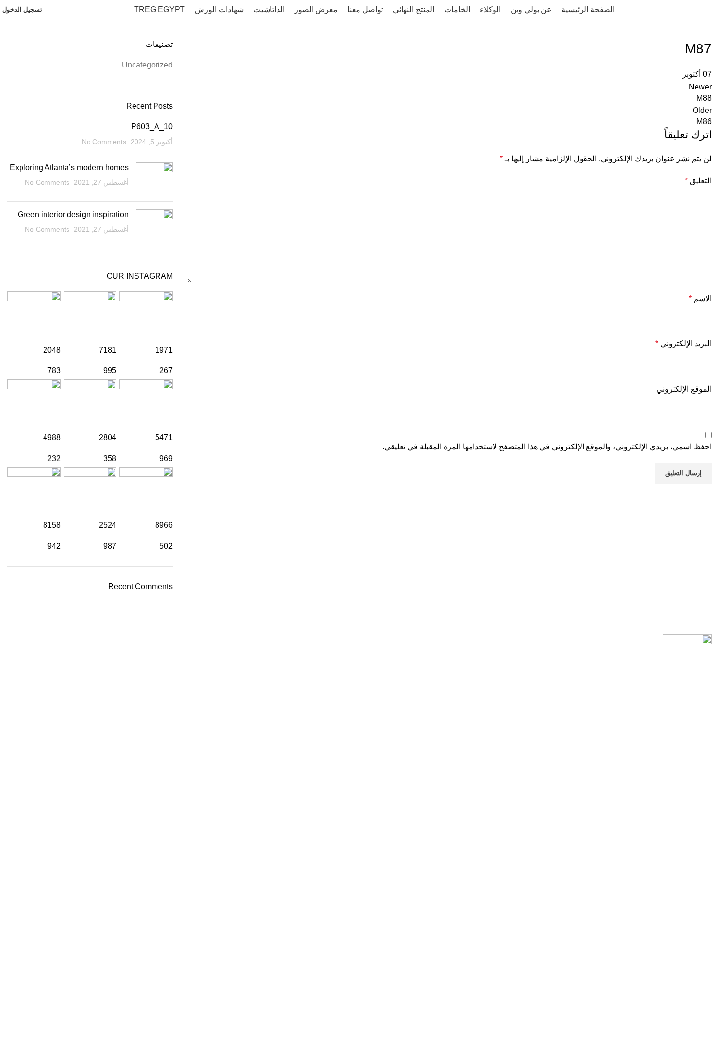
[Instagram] (646, 984)
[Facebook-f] (699, 984)
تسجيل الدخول (22, 9)
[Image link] (687, 640)
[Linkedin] (567, 984)
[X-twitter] (541, 984)
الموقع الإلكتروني (684, 389)
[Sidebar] (707, 1037)
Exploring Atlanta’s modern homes (69, 167)
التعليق (698, 181)
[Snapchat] (620, 984)
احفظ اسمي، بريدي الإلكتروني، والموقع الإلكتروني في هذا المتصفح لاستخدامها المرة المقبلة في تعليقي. (547, 447)
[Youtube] (673, 984)
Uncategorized (147, 65)
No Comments (104, 142)
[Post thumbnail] (154, 178)
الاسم (700, 298)
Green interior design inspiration (73, 214)
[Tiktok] (594, 984)
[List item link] (359, 782)
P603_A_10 (152, 126)
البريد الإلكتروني (683, 343)
